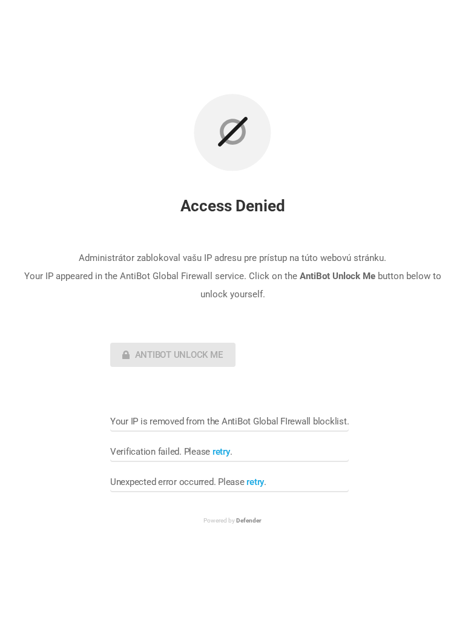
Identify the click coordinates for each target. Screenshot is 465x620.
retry (221, 451)
